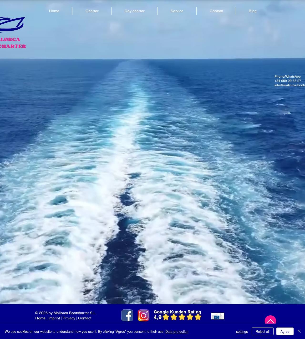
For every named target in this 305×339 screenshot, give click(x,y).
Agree (285, 331)
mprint (54, 318)
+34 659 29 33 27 (287, 81)
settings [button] (242, 331)
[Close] (299, 331)
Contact (85, 318)
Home (40, 318)
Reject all (262, 331)
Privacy (69, 318)
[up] (270, 321)
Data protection (176, 331)
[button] (91, 11)
